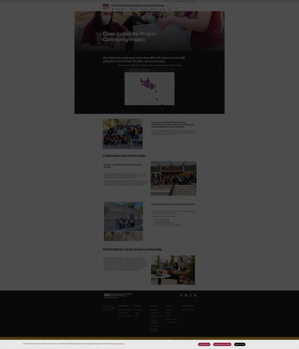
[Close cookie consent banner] (296, 342)
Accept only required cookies (222, 344)
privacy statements (119, 343)
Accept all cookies (204, 344)
